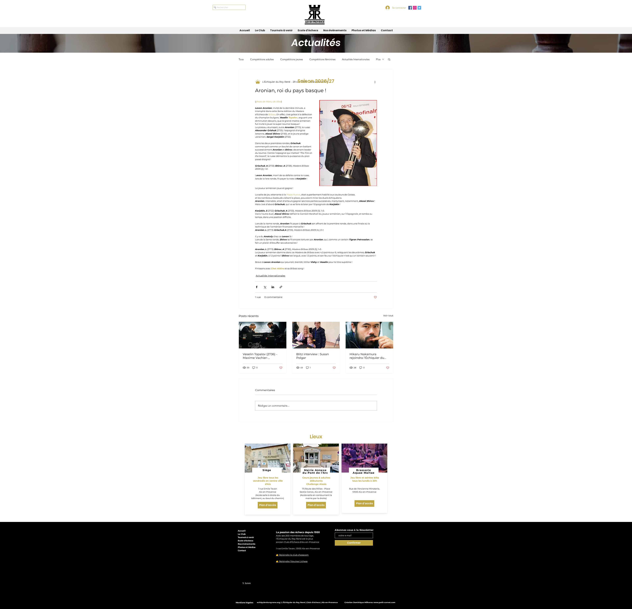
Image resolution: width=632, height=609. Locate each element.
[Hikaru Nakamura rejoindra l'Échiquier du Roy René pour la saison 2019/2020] (369, 335)
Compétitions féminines (322, 59)
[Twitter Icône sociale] (419, 8)
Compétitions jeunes (291, 59)
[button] (389, 59)
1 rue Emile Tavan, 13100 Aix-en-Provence (298, 548)
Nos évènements (246, 544)
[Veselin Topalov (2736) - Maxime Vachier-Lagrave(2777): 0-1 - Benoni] (262, 335)
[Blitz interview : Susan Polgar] (316, 335)
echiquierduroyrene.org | (269, 602)
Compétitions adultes (262, 59)
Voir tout (388, 315)
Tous (241, 59)
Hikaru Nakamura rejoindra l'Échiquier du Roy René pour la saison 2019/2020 (367, 356)
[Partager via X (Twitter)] (264, 287)
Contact (242, 550)
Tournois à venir (246, 537)
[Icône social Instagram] (415, 8)
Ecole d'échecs (245, 540)
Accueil (242, 531)
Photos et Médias (246, 547)
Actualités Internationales (355, 59)
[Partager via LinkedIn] (272, 287)
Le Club (242, 534)
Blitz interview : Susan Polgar (312, 356)
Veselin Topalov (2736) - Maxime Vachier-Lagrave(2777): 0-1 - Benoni (260, 356)
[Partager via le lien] (280, 287)
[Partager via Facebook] (256, 287)
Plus (378, 59)
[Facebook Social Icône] (410, 8)
